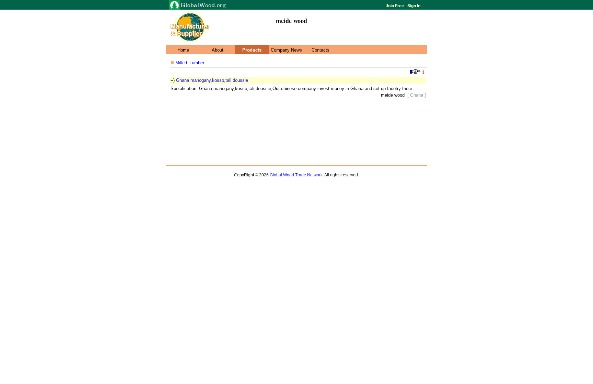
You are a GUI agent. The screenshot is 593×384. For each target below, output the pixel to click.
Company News (286, 50)
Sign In (413, 5)
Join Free (395, 5)
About (217, 50)
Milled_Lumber (189, 62)
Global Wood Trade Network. (297, 175)
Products (251, 50)
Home (183, 50)
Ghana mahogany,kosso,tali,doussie (212, 80)
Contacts (320, 50)
